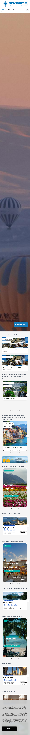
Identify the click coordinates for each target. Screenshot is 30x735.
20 (24, 452)
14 (10, 452)
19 (22, 452)
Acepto (9, 728)
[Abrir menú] (26, 3)
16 (15, 452)
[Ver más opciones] (27, 9)
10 (24, 450)
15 (12, 452)
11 (26, 450)
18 (19, 452)
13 (8, 452)
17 (17, 452)
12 (6, 452)
